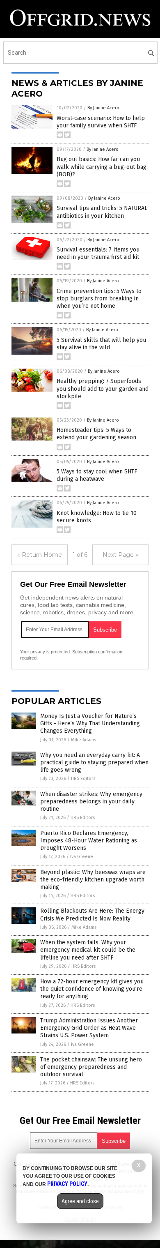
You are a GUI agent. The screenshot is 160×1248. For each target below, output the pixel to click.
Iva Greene (81, 856)
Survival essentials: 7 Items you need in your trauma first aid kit (98, 253)
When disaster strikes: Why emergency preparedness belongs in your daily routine (91, 801)
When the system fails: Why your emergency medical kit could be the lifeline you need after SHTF (87, 950)
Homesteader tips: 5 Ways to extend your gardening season (96, 434)
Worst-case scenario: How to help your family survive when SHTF (101, 122)
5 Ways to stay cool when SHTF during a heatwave (97, 475)
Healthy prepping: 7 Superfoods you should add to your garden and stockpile (103, 388)
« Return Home (39, 554)
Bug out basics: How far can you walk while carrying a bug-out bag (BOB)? (101, 167)
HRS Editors (83, 778)
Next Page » (120, 554)
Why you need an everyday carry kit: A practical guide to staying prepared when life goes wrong (94, 762)
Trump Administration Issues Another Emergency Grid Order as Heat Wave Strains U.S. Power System (89, 1028)
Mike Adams (83, 740)
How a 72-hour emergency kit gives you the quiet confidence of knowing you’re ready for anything (92, 989)
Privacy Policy (67, 1184)
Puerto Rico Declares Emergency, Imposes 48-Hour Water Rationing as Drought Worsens (88, 840)
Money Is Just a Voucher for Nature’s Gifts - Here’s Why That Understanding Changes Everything (90, 723)
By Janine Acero (103, 108)
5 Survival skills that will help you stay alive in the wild (101, 344)
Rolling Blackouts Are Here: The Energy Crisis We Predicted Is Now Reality (92, 914)
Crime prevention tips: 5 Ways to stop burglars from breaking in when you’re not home (99, 298)
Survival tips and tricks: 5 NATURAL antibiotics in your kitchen (102, 212)
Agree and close (80, 1201)
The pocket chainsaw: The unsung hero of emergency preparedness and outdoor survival (91, 1067)
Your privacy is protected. (45, 651)
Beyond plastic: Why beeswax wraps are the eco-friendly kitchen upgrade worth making (93, 879)
